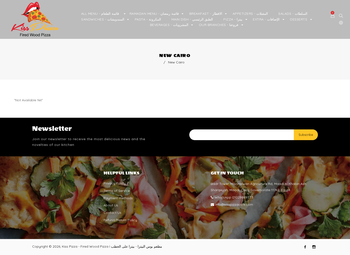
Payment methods (118, 198)
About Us (111, 205)
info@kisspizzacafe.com (234, 204)
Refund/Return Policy (120, 220)
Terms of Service (117, 191)
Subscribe (306, 135)
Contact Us (112, 212)
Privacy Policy (115, 183)
